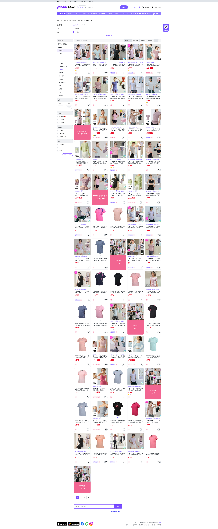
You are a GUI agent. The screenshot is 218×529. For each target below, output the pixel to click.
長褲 (60, 92)
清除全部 (83, 25)
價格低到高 (135, 40)
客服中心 (128, 525)
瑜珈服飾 (61, 95)
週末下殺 (125, 14)
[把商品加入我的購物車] (88, 73)
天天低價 (102, 14)
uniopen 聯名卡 (146, 14)
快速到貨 (94, 14)
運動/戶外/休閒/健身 (63, 44)
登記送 (78, 14)
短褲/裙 (60, 89)
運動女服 (60, 47)
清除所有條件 (67, 154)
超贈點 (157, 14)
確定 (69, 108)
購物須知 (141, 525)
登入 (135, 7)
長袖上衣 (61, 72)
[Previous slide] (75, 52)
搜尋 (118, 506)
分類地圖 (159, 525)
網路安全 (147, 525)
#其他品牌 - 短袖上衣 (117, 511)
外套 (60, 85)
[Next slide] (89, 52)
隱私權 (153, 525)
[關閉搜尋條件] (85, 7)
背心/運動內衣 (62, 82)
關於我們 (135, 525)
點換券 (70, 14)
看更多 (133, 14)
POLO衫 (61, 79)
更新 (160, 523)
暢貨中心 (86, 14)
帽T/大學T (61, 76)
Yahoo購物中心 (66, 7)
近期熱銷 (150, 40)
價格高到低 (143, 40)
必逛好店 (117, 14)
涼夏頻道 (110, 14)
